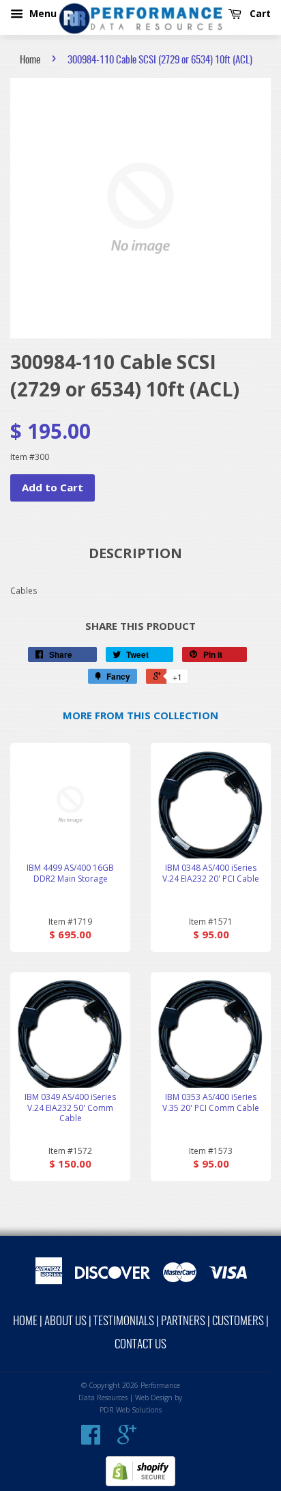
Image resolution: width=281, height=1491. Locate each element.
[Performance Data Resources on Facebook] (90, 1440)
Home (30, 60)
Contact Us (140, 1344)
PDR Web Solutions (131, 1410)
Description (135, 553)
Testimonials (123, 1321)
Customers (238, 1321)
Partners (183, 1321)
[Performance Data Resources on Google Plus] (127, 1440)
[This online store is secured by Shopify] (140, 1483)
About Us (65, 1321)
